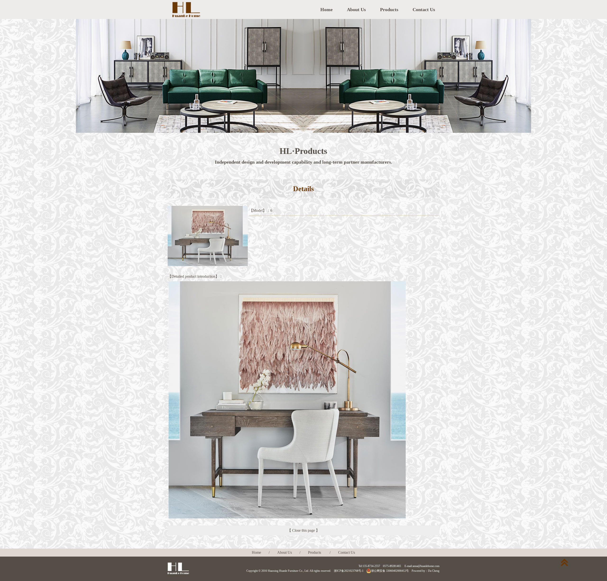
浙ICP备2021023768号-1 (348, 570)
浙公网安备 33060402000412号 (390, 570)
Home (326, 9)
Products (389, 9)
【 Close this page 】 (303, 530)
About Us (356, 9)
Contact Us (424, 9)
